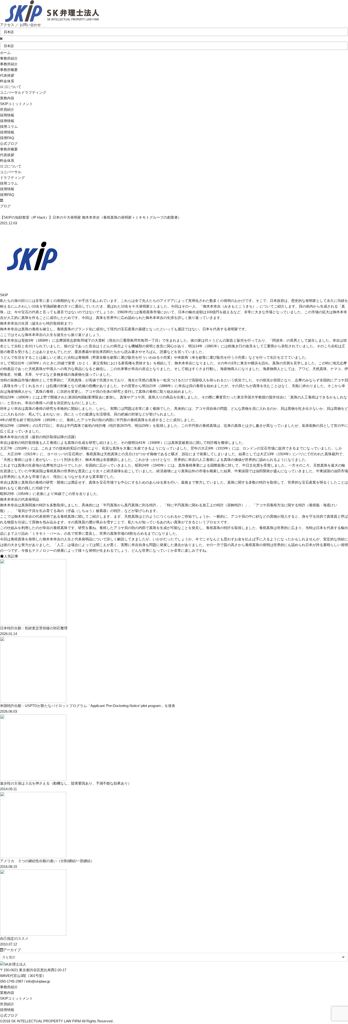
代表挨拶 (7, 75)
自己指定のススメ (14, 938)
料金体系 (7, 81)
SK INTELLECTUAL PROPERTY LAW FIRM (46, 1021)
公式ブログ (9, 1015)
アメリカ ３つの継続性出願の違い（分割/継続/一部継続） (47, 861)
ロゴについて (10, 87)
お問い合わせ (30, 25)
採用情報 (7, 132)
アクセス (7, 25)
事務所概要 (9, 70)
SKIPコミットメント (16, 998)
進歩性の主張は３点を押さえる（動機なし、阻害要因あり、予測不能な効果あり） (65, 783)
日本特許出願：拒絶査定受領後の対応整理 (33, 628)
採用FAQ (7, 138)
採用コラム (9, 126)
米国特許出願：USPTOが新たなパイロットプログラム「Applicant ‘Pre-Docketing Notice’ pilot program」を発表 (87, 706)
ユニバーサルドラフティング (23, 92)
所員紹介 (7, 1004)
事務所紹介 (9, 987)
